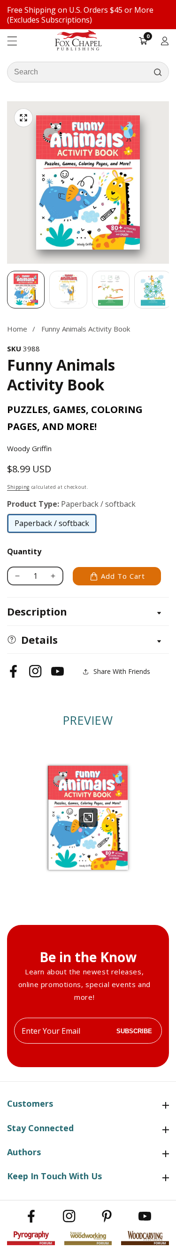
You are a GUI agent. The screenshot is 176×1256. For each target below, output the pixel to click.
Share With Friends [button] (121, 671)
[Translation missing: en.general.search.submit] (157, 72)
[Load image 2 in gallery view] (68, 289)
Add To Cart (123, 576)
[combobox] (88, 72)
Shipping (18, 487)
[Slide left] (7, 290)
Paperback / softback (52, 525)
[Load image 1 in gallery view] (26, 289)
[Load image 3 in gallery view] (111, 289)
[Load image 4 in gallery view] (153, 289)
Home (17, 328)
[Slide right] (169, 290)
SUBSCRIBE (134, 1030)
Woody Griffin (29, 448)
